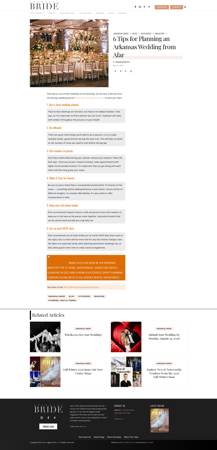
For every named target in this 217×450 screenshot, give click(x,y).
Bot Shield (149, 442)
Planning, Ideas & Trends (62, 300)
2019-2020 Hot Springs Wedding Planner (81, 287)
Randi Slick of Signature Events (89, 97)
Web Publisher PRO (127, 442)
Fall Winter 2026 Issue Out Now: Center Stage (83, 371)
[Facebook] (135, 7)
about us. (83, 426)
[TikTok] (149, 7)
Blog (135, 33)
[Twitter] (120, 71)
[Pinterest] (144, 7)
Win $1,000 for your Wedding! (83, 334)
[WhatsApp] (131, 71)
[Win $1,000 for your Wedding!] (45, 337)
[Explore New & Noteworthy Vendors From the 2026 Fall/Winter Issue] (126, 371)
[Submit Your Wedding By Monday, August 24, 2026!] (126, 337)
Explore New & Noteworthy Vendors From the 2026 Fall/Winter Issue (164, 373)
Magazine (159, 33)
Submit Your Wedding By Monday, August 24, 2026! (164, 336)
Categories (146, 33)
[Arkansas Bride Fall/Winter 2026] (159, 420)
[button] (185, 7)
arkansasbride (123, 62)
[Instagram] (140, 7)
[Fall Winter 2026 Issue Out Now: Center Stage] (45, 371)
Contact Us (118, 419)
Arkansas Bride (121, 33)
